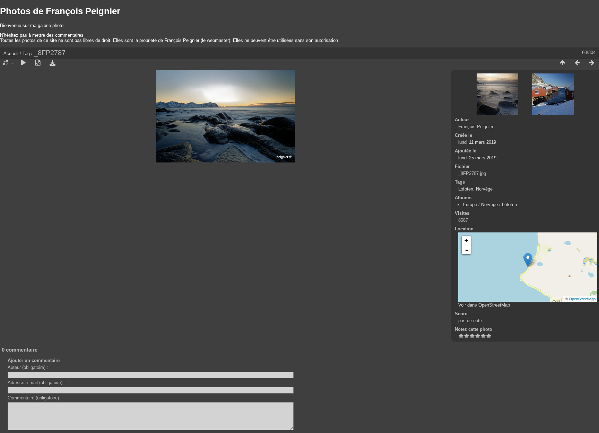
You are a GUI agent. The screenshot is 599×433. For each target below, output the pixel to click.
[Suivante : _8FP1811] (591, 63)
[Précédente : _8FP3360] (577, 63)
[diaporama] (23, 63)
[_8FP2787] (527, 260)
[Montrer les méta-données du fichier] (38, 63)
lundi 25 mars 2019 (477, 157)
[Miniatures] (562, 63)
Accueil (10, 53)
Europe (470, 204)
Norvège (484, 189)
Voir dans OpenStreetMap (484, 305)
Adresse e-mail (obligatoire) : (36, 382)
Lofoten (465, 189)
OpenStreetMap (582, 298)
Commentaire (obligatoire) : (35, 397)
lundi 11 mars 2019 (477, 142)
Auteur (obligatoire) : (28, 367)
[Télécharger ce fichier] (52, 63)
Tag (26, 53)
